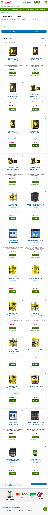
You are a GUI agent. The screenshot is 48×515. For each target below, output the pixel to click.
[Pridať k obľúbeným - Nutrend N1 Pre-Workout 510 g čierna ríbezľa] (22, 118)
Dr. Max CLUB (4, 9)
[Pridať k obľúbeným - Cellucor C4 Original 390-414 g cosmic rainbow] (22, 264)
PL (29, 510)
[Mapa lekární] (23, 2)
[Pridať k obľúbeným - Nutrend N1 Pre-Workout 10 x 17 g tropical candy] (45, 155)
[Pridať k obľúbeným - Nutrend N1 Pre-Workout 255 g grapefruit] (45, 118)
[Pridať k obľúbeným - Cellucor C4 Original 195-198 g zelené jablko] (22, 191)
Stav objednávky (30, 9)
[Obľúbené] (35, 2)
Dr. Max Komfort (14, 9)
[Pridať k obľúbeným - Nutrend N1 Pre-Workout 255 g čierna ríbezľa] (22, 45)
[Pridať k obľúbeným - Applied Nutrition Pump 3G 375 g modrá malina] (22, 228)
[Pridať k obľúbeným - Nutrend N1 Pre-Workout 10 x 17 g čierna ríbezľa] (22, 155)
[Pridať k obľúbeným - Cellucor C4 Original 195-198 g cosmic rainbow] (45, 301)
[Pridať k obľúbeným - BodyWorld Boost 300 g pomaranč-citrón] (45, 228)
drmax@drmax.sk (6, 507)
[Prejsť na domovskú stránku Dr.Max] (8, 2)
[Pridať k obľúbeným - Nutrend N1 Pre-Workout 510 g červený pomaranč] (45, 45)
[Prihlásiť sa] (38, 2)
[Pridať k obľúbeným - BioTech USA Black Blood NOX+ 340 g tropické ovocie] (22, 446)
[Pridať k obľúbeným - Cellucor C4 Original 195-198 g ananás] (22, 337)
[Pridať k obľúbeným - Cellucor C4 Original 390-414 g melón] (22, 373)
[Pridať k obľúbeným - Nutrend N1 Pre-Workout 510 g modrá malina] (22, 82)
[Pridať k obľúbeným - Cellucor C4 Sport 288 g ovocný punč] (45, 373)
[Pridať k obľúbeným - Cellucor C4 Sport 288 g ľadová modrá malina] (45, 337)
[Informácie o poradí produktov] (13, 39)
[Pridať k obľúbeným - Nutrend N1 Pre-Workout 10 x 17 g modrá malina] (45, 82)
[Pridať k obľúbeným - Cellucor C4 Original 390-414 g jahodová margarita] (22, 301)
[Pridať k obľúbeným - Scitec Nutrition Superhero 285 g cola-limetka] (45, 446)
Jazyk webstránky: (5, 510)
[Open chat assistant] (45, 509)
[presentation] (12, 51)
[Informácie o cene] (15, 70)
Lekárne (22, 9)
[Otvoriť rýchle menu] (2, 2)
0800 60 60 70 (17, 507)
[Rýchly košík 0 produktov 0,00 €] (46, 2)
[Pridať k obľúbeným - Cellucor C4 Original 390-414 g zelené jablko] (45, 264)
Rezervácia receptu (40, 9)
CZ (28, 510)
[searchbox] (24, 6)
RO (31, 510)
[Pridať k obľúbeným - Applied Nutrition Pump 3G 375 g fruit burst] (22, 410)
